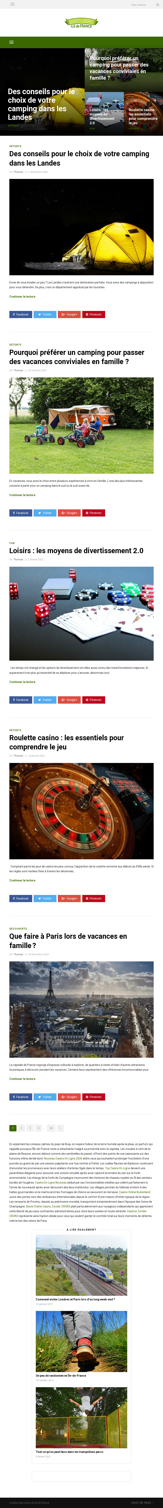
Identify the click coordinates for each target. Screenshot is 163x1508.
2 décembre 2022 (38, 171)
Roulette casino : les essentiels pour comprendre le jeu (143, 116)
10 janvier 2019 (44, 1304)
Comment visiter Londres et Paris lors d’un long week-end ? (75, 1299)
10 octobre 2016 (45, 1380)
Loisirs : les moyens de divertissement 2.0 (102, 116)
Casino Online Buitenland (134, 1192)
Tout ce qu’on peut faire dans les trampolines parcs (69, 1451)
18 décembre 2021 (38, 954)
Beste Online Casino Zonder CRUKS (48, 1206)
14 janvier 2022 (36, 755)
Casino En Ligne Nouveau (51, 1182)
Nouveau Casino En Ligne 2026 (63, 1158)
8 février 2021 (43, 1456)
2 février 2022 (35, 559)
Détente (13, 125)
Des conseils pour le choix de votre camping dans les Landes (41, 104)
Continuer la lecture (22, 296)
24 (51, 1128)
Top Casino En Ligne (117, 1168)
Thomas (18, 171)
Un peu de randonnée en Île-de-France (61, 1375)
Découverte (18, 928)
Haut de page (141, 1502)
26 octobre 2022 (37, 370)
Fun (92, 128)
